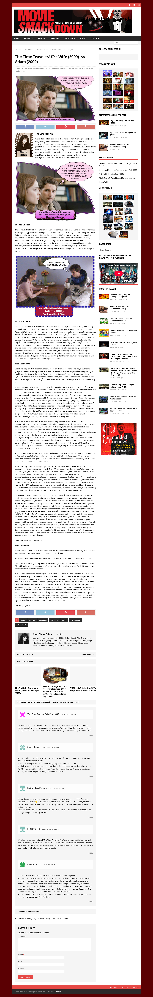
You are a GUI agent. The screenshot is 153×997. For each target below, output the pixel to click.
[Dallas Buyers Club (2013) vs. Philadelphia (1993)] (118, 80)
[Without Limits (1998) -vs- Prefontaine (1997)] (104, 323)
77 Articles (59, 634)
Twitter (125, 987)
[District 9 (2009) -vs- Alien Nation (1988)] (118, 219)
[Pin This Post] (65, 127)
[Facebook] (130, 5)
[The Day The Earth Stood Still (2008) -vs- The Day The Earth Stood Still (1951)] (128, 226)
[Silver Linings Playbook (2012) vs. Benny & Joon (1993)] (107, 106)
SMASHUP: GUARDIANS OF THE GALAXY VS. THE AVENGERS (115, 256)
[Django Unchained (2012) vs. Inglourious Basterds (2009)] (107, 100)
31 (124, 378)
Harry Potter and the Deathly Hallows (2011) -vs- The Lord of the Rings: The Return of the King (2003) (123, 371)
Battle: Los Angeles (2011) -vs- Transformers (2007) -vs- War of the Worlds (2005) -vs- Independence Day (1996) (55, 691)
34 (128, 361)
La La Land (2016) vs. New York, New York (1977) (118, 170)
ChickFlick (55, 68)
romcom (54, 620)
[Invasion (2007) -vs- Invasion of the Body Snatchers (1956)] (113, 234)
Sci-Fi (86, 68)
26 (125, 401)
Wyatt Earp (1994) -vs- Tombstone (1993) (119, 146)
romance (43, 620)
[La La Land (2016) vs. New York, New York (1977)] (107, 73)
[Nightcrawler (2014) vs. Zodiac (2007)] (104, 124)
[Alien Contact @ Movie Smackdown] (108, 212)
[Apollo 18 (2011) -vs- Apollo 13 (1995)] (103, 137)
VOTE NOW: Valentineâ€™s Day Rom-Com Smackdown (83, 689)
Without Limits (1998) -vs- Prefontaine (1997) (121, 319)
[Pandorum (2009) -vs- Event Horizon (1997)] (108, 219)
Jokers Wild (103, 182)
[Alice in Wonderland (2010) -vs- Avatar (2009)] (103, 401)
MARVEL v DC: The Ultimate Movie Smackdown (117, 178)
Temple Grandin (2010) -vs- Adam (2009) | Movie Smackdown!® (43, 918)
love (23, 620)
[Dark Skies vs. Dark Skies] (118, 204)
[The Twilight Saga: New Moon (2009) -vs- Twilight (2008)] (28, 684)
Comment (22, 936)
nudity (32, 620)
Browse (41, 38)
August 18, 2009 (25, 68)
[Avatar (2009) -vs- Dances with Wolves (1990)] (103, 413)
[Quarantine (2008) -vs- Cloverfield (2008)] (119, 211)
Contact (95, 38)
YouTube (135, 987)
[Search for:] (126, 43)
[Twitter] (134, 5)
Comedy (63, 68)
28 (125, 390)
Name (20, 954)
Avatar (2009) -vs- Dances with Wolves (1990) (123, 409)
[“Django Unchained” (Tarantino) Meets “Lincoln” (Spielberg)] (129, 99)
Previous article (25, 654)
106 (126, 299)
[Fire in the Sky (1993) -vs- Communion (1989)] (118, 226)
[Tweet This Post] (45, 127)
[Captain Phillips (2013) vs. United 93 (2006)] (118, 87)
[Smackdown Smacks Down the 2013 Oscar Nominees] (129, 93)
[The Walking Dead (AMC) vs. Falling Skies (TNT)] (107, 204)
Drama (71, 68)
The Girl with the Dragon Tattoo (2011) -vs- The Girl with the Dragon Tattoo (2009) (123, 356)
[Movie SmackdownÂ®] (76, 21)
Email (20, 961)
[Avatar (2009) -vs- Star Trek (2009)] (128, 211)
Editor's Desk (33, 829)
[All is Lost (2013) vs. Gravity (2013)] (129, 80)
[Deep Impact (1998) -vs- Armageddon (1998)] (104, 298)
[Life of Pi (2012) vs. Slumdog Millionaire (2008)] (118, 106)
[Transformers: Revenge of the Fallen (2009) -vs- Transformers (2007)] (107, 226)
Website (21, 968)
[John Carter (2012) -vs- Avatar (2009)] (129, 197)
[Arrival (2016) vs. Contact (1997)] (118, 74)
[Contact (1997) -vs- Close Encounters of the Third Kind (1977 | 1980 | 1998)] (128, 219)
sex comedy (75, 620)
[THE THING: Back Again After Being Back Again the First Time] (129, 204)
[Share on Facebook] (25, 127)
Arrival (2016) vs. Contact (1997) (111, 174)
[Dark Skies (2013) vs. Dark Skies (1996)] (118, 197)
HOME (16, 38)
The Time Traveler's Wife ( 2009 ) (43, 714)
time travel (21, 625)
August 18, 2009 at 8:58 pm (46, 865)
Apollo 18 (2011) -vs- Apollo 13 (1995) (123, 133)
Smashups (54, 38)
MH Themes (57, 992)
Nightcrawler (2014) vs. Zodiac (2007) (123, 122)
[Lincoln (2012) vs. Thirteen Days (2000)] (129, 106)
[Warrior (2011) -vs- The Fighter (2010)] (104, 346)
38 (125, 335)
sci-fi (64, 620)
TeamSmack (69, 38)
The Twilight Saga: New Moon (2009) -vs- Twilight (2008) (27, 690)
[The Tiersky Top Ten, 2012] (118, 93)
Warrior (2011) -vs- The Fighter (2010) (123, 343)
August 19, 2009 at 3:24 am (50, 747)
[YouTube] (139, 5)
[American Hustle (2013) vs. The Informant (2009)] (107, 80)
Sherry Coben (41, 68)
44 (124, 323)
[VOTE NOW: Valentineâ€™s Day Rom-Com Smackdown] (83, 684)
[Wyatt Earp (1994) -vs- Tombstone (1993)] (103, 149)
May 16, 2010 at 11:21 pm (68, 714)
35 (128, 347)
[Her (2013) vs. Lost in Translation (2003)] (129, 74)
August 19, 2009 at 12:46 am (55, 788)
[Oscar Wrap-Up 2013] (129, 87)
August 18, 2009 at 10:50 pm (50, 829)
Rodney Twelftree (36, 788)
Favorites (28, 38)
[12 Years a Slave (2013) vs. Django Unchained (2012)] (107, 87)
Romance (79, 68)
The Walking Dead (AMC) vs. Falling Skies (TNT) (122, 386)
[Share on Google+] (86, 127)
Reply (90, 735)
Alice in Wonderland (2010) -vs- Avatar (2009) (123, 397)
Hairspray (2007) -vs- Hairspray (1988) (123, 331)
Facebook (113, 987)
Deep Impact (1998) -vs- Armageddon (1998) (120, 295)
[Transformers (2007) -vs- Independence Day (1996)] (123, 234)
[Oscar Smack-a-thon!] (107, 93)
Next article (88, 654)
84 (124, 150)
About (83, 38)
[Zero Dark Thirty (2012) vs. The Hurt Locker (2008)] (118, 100)
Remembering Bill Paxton (112, 115)
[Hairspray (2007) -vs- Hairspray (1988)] (104, 335)
